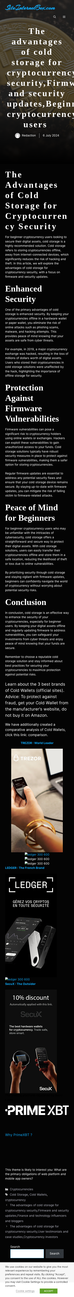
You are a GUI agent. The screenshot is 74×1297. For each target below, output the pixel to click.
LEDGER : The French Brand (24, 868)
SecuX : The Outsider (20, 984)
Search (15, 1246)
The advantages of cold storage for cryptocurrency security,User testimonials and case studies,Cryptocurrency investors (36, 1232)
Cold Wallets (38, 1194)
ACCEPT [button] (48, 1291)
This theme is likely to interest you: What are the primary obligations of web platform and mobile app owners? (36, 1174)
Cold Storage (19, 1194)
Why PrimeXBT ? (18, 1135)
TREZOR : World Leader (37, 743)
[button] (54, 17)
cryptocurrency (15, 1200)
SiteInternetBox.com (30, 7)
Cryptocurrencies (21, 1189)
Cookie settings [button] (25, 1291)
